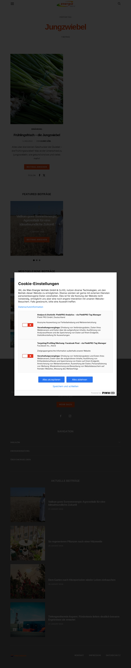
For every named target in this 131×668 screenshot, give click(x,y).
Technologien (90, 290)
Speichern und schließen (65, 386)
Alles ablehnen (79, 379)
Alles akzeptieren (51, 379)
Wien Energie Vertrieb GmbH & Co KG (46, 290)
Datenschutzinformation (30, 307)
